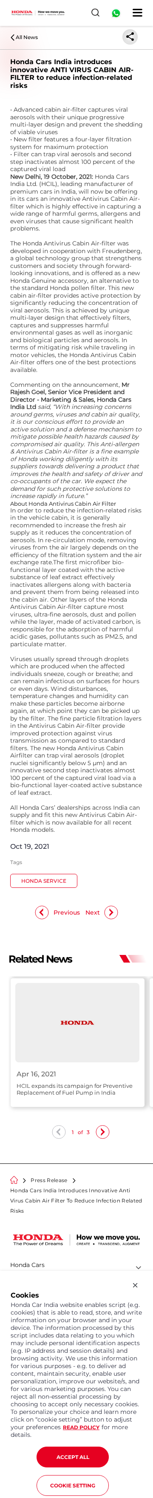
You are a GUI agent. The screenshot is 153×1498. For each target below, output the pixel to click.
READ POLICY (81, 1427)
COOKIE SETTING (72, 1485)
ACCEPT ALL (73, 1457)
